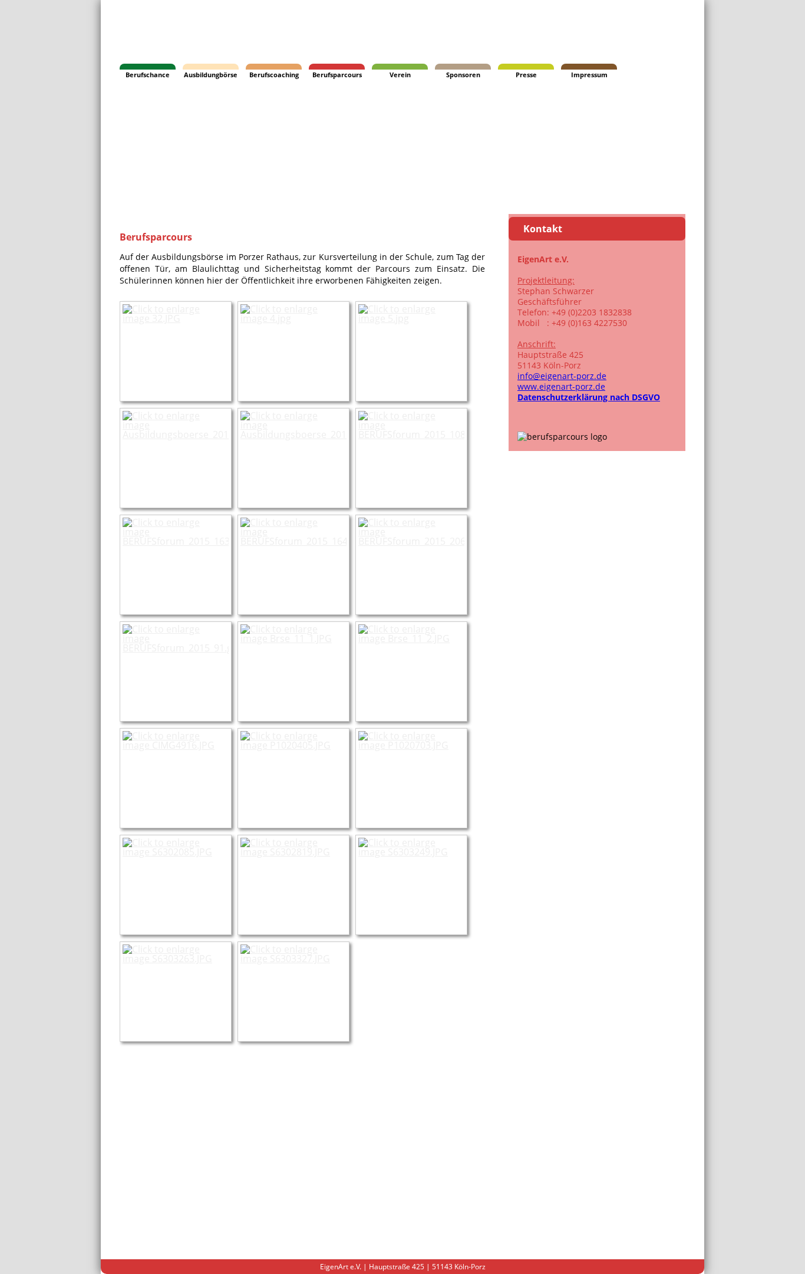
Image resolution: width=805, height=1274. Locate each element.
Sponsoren (463, 74)
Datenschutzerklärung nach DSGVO (588, 397)
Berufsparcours (337, 74)
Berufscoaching (274, 74)
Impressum (589, 74)
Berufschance (148, 74)
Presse (526, 74)
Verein (400, 74)
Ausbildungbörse (210, 74)
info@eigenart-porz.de (561, 375)
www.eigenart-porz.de (561, 386)
